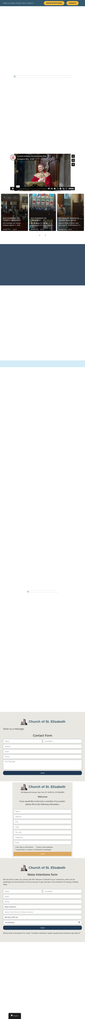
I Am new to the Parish (24, 847)
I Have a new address (44, 847)
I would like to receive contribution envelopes (33, 850)
